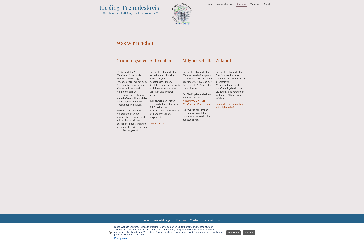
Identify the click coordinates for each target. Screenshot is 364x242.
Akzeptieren (233, 232)
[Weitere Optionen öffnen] (277, 4)
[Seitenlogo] (182, 14)
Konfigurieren (121, 238)
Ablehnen (249, 232)
